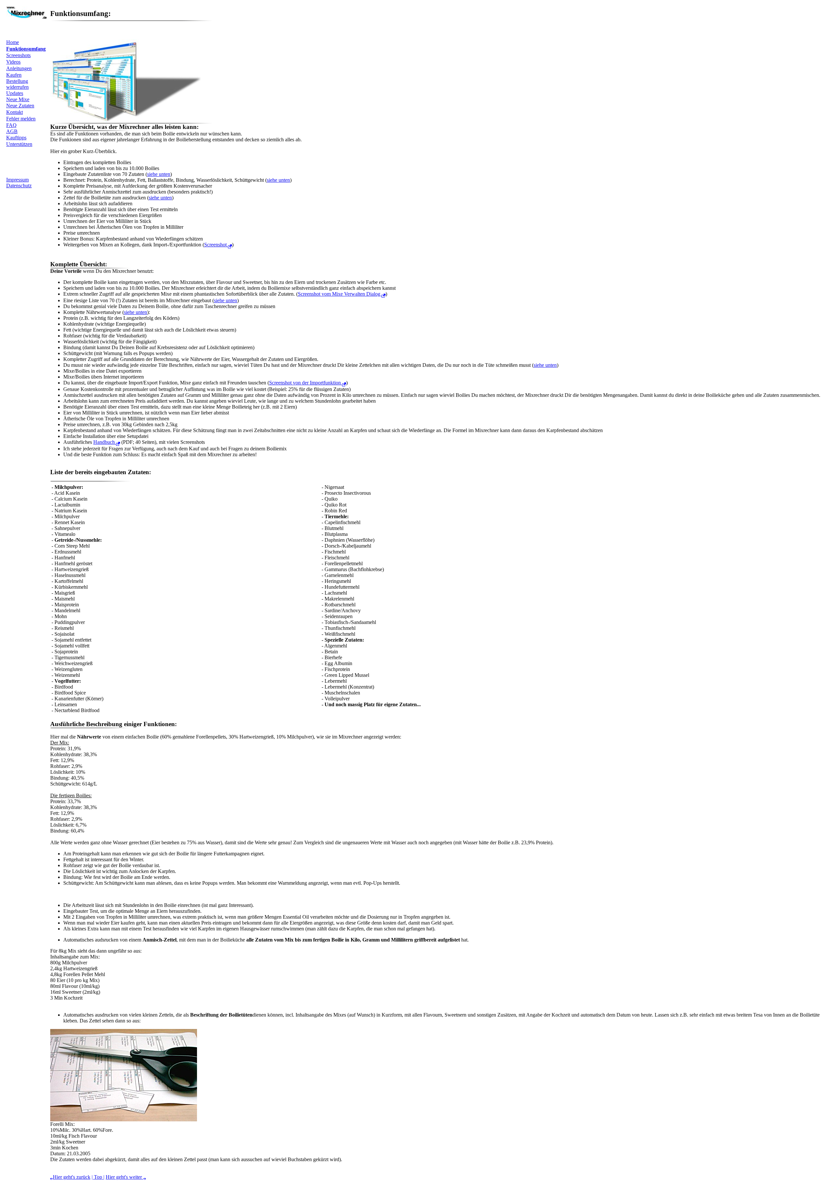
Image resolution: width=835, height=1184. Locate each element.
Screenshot (216, 244)
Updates (14, 93)
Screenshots (18, 55)
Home (12, 42)
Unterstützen (19, 144)
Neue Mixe (17, 99)
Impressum (17, 179)
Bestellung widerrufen (17, 84)
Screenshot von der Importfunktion (305, 382)
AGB (12, 131)
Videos (13, 62)
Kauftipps (16, 137)
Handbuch (104, 442)
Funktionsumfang (26, 49)
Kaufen (14, 75)
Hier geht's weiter (124, 1177)
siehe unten (158, 174)
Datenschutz (19, 185)
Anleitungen (19, 68)
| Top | (98, 1177)
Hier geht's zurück (71, 1177)
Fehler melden (21, 118)
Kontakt (14, 112)
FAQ (11, 125)
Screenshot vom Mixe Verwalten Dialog (340, 294)
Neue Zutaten (20, 105)
